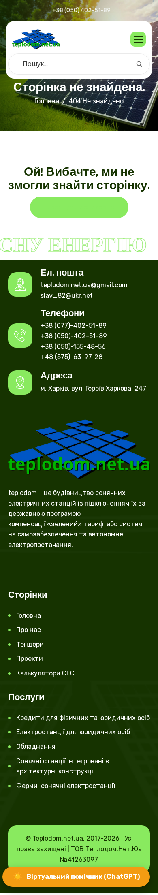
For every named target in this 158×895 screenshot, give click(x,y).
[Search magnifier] (139, 64)
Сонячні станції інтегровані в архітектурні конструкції (62, 766)
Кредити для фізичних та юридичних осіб (83, 718)
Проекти (29, 658)
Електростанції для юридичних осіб (73, 732)
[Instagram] (28, 568)
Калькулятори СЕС (45, 673)
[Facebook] (14, 568)
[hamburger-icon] (138, 39)
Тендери (30, 644)
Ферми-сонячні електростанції (65, 786)
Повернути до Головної (79, 207)
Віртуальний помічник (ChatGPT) (76, 876)
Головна (28, 615)
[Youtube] (42, 568)
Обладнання (36, 746)
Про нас (28, 630)
